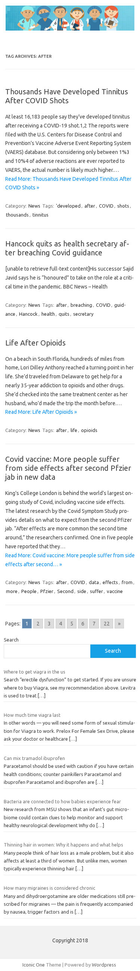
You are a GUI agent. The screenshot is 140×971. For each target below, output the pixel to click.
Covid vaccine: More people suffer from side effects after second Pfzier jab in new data (68, 468)
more (12, 591)
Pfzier (46, 591)
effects (110, 582)
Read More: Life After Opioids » (41, 412)
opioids (89, 430)
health (48, 313)
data (94, 582)
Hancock (28, 313)
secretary (83, 313)
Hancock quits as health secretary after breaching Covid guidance (67, 248)
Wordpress (104, 964)
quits (64, 313)
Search (11, 639)
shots (123, 205)
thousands (17, 214)
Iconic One (33, 964)
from (127, 582)
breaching (81, 305)
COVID (106, 205)
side (81, 591)
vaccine (115, 591)
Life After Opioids (35, 342)
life (74, 430)
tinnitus (40, 214)
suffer (96, 591)
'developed (68, 205)
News (34, 205)
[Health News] (70, 29)
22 (107, 624)
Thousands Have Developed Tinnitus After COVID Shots (66, 96)
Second (65, 591)
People (29, 591)
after (89, 205)
